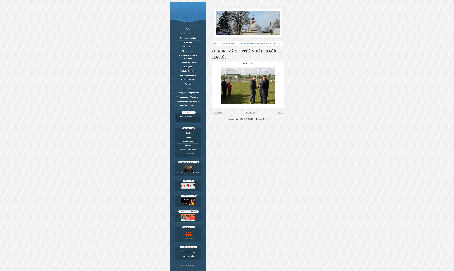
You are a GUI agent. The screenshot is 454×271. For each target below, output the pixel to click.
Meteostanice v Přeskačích (188, 97)
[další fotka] (280, 85)
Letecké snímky (188, 141)
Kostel (188, 137)
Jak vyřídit (188, 67)
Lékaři (188, 88)
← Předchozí (217, 112)
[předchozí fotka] (216, 85)
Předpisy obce (188, 51)
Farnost (188, 84)
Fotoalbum (224, 43)
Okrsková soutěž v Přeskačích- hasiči (251, 43)
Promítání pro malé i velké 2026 (188, 173)
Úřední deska (188, 47)
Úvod (215, 43)
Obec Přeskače (230, 14)
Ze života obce (188, 154)
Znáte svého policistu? (188, 75)
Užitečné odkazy (188, 80)
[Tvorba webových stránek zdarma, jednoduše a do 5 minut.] (194, 266)
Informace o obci (188, 34)
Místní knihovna (188, 252)
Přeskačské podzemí (187, 71)
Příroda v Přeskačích (188, 150)
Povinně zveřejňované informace (188, 56)
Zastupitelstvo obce (188, 38)
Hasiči (233, 43)
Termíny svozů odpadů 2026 (188, 93)
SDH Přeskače (188, 256)
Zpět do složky (250, 112)
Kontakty (188, 42)
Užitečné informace (188, 62)
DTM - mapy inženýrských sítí (188, 101)
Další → (280, 112)
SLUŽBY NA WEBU (188, 106)
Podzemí (188, 145)
